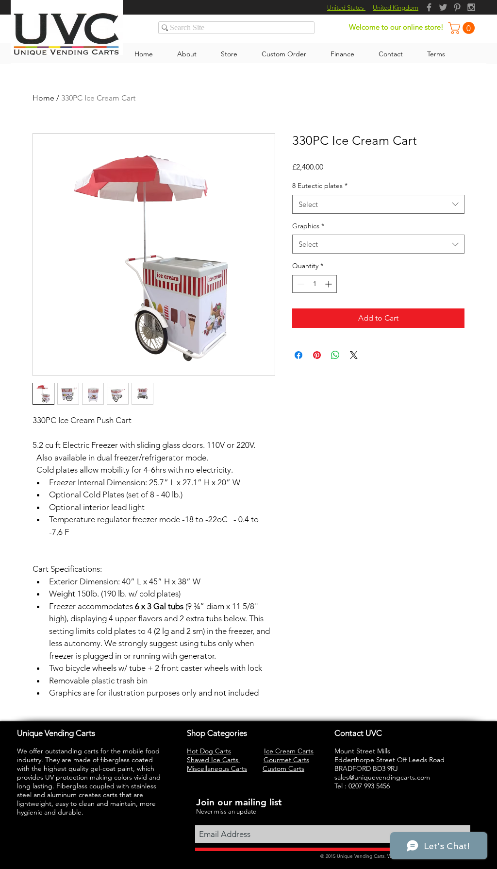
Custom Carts (283, 768)
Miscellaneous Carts (217, 768)
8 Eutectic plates (320, 185)
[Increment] (329, 283)
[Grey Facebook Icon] (429, 7)
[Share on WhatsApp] (335, 355)
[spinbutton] (314, 283)
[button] (463, 28)
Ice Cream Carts (289, 751)
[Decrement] (300, 283)
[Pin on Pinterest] (317, 355)
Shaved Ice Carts (213, 759)
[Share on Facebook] (298, 355)
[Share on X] (354, 355)
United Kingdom (395, 7)
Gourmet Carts (286, 759)
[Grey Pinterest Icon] (457, 7)
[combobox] (378, 204)
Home (43, 97)
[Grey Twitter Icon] (443, 7)
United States (346, 7)
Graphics (308, 226)
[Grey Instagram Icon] (471, 7)
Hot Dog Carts (209, 751)
